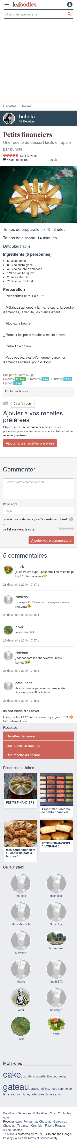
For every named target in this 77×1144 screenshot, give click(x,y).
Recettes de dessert (21, 736)
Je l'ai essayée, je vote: (19, 529)
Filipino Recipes (55, 1132)
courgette (39, 1083)
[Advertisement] (38, 61)
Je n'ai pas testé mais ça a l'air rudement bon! (35, 519)
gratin (34, 1095)
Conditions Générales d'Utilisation (25, 1119)
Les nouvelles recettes (23, 745)
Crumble (36, 1132)
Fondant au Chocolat (37, 1128)
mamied (21, 902)
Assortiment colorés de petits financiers (55, 810)
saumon (16, 1100)
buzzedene (56, 954)
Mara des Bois (20, 930)
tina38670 (56, 988)
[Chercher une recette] (69, 14)
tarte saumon (54, 1100)
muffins (44, 1095)
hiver (19, 626)
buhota (27, 116)
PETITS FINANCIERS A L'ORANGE (55, 857)
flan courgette (56, 1083)
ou (5, 524)
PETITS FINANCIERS (20, 809)
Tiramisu (23, 1132)
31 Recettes (27, 121)
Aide (52, 1119)
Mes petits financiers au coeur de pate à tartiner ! (20, 859)
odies (24, 4)
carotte (27, 1083)
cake (12, 1080)
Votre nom (10, 504)
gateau (16, 1092)
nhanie (20, 988)
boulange (56, 1016)
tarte (26, 1100)
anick (19, 566)
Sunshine (56, 930)
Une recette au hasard (23, 754)
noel (53, 1095)
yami (21, 1016)
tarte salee (37, 1100)
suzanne (20, 959)
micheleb (56, 902)
